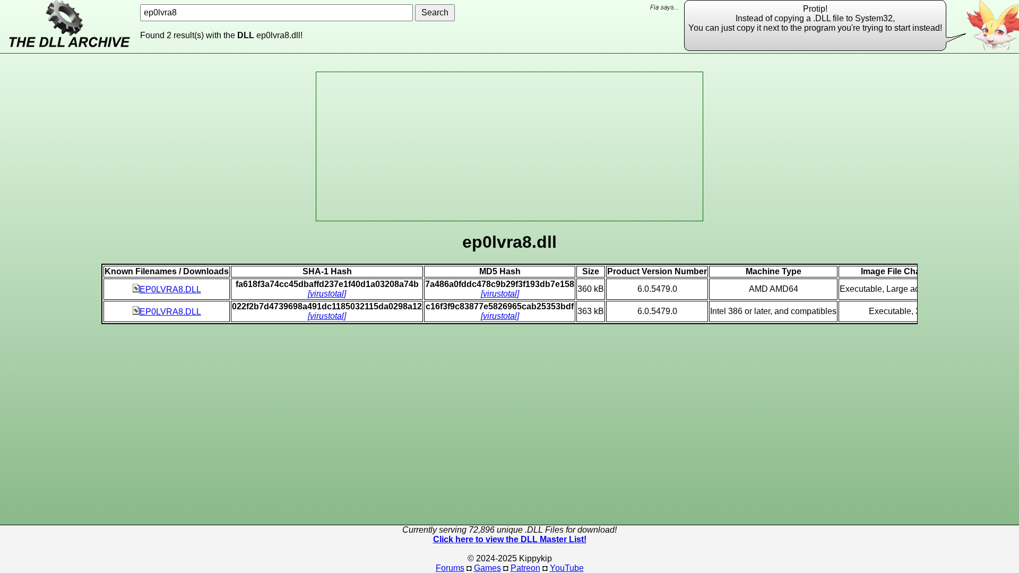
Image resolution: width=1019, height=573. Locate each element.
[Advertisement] (509, 146)
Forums (450, 567)
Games (487, 567)
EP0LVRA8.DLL (170, 289)
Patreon (525, 567)
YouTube (567, 567)
